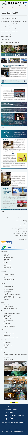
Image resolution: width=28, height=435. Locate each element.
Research (6, 344)
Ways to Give (7, 335)
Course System (7, 318)
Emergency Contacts (11, 409)
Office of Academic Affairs (10, 325)
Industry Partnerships (9, 293)
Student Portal (7, 315)
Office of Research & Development (12, 294)
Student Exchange (8, 305)
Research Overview (8, 286)
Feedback (21, 415)
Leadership (6, 259)
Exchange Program (8, 359)
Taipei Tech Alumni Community (11, 337)
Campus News (7, 342)
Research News (7, 288)
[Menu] (25, 2)
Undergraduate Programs (9, 276)
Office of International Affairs (10, 308)
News (5, 332)
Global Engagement (8, 306)
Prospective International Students (12, 313)
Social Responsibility (9, 269)
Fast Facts (6, 254)
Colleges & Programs (9, 274)
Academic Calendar (8, 281)
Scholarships (7, 321)
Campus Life (7, 323)
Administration (7, 265)
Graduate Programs (8, 277)
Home (3, 7)
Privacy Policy (9, 412)
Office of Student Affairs (9, 326)
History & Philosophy (9, 260)
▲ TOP (3, 85)
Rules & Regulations (8, 316)
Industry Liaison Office (9, 296)
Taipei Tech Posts (11, 7)
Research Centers (8, 291)
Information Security (10, 415)
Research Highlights (8, 289)
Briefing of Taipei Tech (9, 257)
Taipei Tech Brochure (9, 256)
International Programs (9, 279)
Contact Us (6, 347)
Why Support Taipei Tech (10, 333)
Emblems (6, 262)
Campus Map (12, 407)
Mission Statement (8, 264)
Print (3, 242)
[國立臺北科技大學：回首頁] (13, 3)
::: (5, 406)
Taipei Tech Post (8, 345)
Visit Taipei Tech (8, 267)
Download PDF (5, 39)
